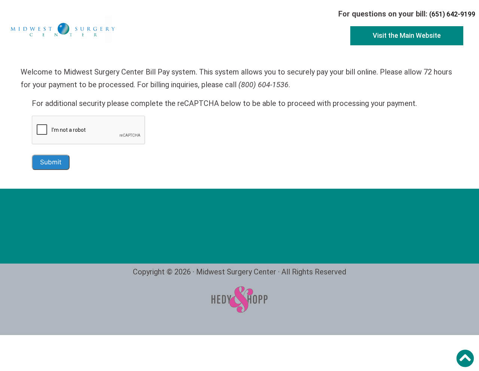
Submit (50, 162)
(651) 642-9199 (452, 14)
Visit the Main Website (407, 35)
